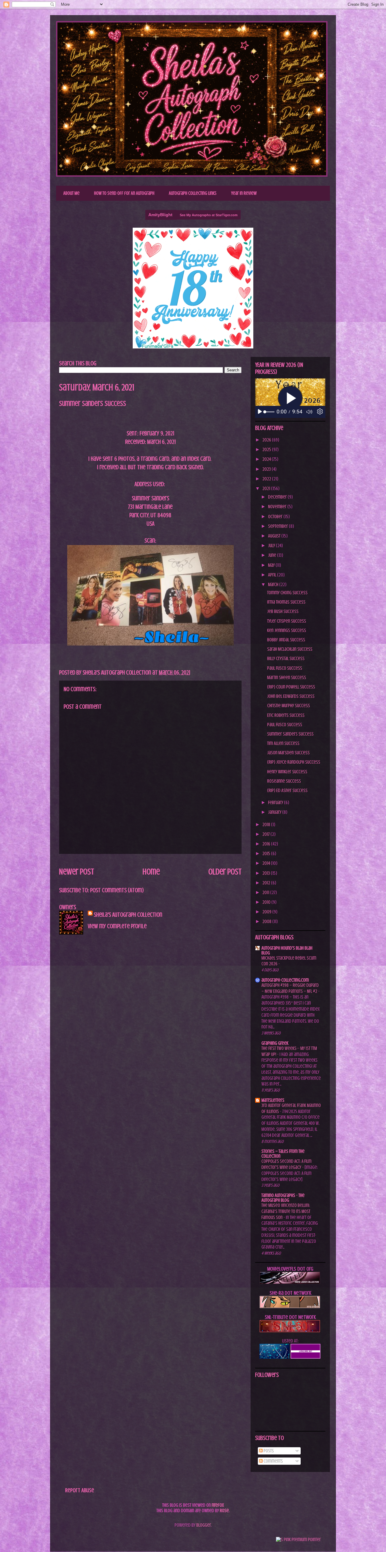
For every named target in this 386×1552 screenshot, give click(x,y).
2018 (266, 824)
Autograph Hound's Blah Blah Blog (286, 950)
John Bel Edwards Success (291, 696)
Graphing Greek (274, 1043)
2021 (266, 488)
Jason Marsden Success (288, 752)
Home (151, 872)
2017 (266, 834)
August (274, 536)
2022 (267, 479)
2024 (267, 459)
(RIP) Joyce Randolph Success (293, 762)
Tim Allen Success (283, 743)
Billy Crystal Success (286, 658)
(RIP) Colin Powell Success (291, 687)
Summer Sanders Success (290, 734)
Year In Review (244, 193)
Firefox (218, 1505)
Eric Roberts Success (286, 715)
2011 (266, 892)
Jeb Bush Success (283, 611)
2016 (266, 844)
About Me (71, 193)
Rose (224, 1510)
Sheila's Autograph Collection (125, 34)
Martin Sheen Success (286, 677)
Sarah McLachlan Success (289, 649)
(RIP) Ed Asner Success (287, 790)
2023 (267, 469)
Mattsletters (272, 1100)
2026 (267, 440)
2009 (267, 912)
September (278, 526)
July (272, 545)
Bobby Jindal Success (286, 640)
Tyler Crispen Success (286, 621)
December (278, 497)
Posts (268, 1451)
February (276, 802)
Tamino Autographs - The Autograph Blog (283, 1198)
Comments (273, 1461)
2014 (266, 863)
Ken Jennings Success (286, 630)
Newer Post (76, 872)
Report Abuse (79, 1490)
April (272, 575)
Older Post (225, 872)
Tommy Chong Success (287, 592)
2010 (266, 902)
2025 (267, 449)
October (275, 516)
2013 (266, 873)
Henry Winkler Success (287, 771)
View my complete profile (117, 926)
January (275, 812)
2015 (266, 853)
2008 (267, 921)
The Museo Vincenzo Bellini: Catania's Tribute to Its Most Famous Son (285, 1211)
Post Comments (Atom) (117, 890)
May (272, 565)
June (272, 555)
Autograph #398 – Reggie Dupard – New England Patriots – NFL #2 (290, 988)
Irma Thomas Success (286, 602)
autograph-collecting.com (285, 980)
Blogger (203, 1525)
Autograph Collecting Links (193, 193)
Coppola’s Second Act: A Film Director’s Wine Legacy (286, 1164)
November (277, 506)
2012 (266, 883)
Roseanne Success (284, 781)
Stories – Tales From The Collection (283, 1154)
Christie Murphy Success (288, 705)
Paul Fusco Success (284, 668)
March (273, 584)
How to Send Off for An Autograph (124, 193)
